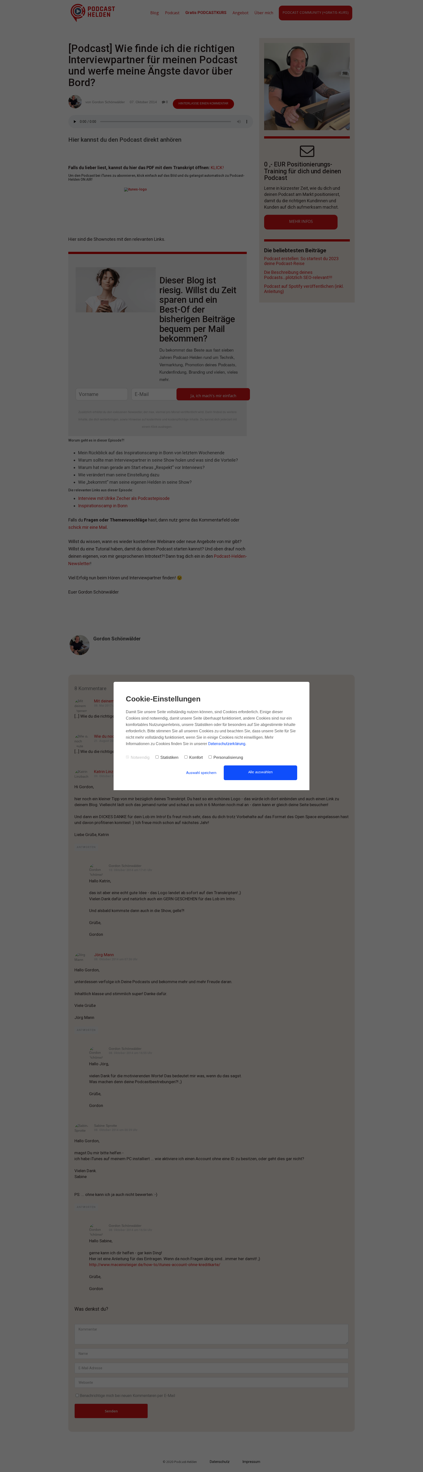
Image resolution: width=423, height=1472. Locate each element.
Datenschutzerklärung (226, 743)
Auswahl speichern (201, 773)
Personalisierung (228, 757)
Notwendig (140, 757)
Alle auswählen (260, 771)
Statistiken (169, 757)
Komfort (196, 757)
